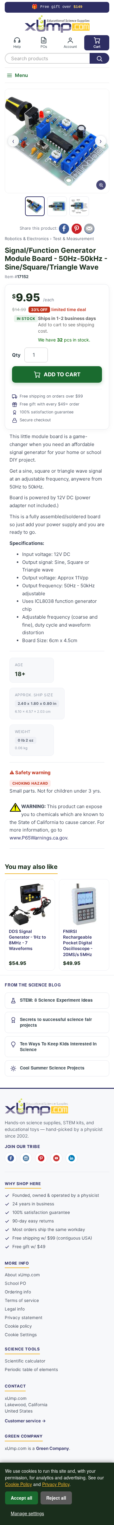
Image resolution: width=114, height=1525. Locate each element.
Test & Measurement (73, 238)
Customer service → (25, 1420)
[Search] (99, 58)
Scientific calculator (25, 1360)
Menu (21, 75)
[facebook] (11, 1158)
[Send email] (89, 229)
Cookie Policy (18, 1484)
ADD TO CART (62, 374)
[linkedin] (72, 1158)
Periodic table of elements (31, 1369)
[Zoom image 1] (57, 141)
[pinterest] (41, 1158)
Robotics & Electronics (27, 238)
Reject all (56, 1498)
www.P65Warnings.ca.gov (38, 838)
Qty (16, 355)
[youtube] (56, 1158)
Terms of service (22, 1300)
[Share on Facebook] (64, 229)
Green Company (52, 1448)
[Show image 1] (35, 206)
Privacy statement (23, 1317)
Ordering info (18, 1291)
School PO (15, 1283)
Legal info (15, 1308)
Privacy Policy (55, 1484)
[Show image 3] (79, 206)
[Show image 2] (57, 206)
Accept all (21, 1498)
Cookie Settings (21, 1334)
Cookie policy (18, 1326)
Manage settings (27, 1513)
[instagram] (26, 1158)
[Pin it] (77, 229)
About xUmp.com (22, 1274)
